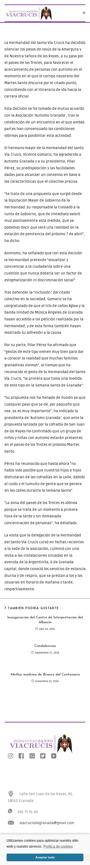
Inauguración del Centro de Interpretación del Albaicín (45, 620)
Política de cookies (58, 846)
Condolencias (45, 646)
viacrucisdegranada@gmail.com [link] (46, 823)
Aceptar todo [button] (45, 857)
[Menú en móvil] (84, 13)
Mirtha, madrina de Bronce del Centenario (45, 674)
